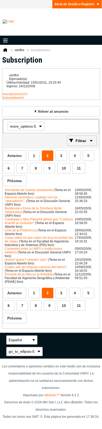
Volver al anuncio (53, 111)
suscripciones (12, 94)
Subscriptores (12, 98)
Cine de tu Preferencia (21, 230)
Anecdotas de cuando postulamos (29, 190)
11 (79, 168)
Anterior (14, 156)
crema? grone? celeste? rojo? (26, 260)
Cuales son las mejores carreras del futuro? (36, 267)
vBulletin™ (52, 395)
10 (64, 168)
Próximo (14, 181)
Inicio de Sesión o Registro (74, 4)
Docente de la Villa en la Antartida (29, 274)
